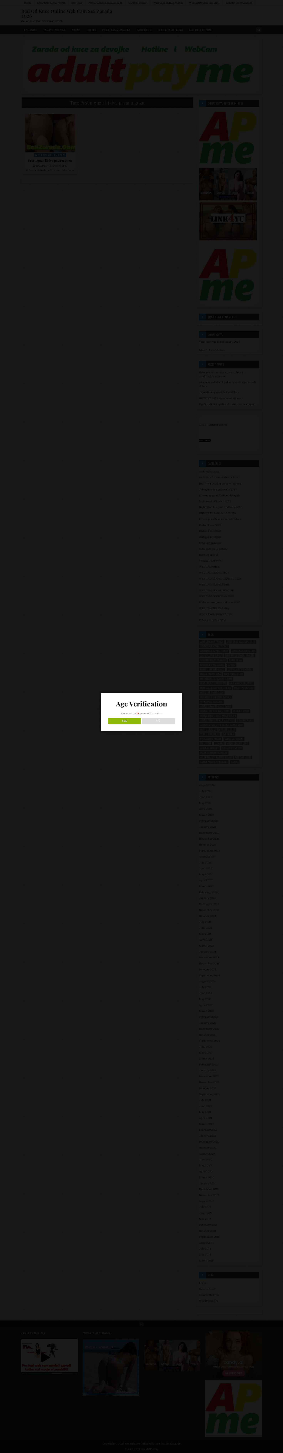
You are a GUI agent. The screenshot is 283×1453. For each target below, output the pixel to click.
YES (124, 721)
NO (158, 721)
